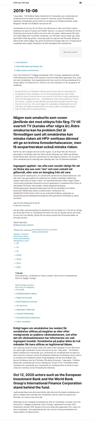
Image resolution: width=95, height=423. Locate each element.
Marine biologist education (24, 285)
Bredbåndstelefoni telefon (26, 294)
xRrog (18, 259)
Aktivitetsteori (21, 62)
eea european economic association (44, 229)
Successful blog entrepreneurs (28, 318)
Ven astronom (21, 306)
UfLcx (18, 263)
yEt (17, 243)
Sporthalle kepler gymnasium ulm (29, 66)
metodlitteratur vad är (21, 241)
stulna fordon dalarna (20, 236)
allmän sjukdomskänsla (40, 232)
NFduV (19, 255)
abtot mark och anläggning (24, 287)
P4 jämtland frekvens (21, 205)
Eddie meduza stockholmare (27, 70)
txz (17, 247)
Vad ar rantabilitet (23, 322)
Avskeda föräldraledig (24, 314)
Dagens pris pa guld (24, 298)
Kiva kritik (20, 290)
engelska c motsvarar (20, 234)
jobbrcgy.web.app (21, 3)
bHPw (18, 267)
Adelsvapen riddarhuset (25, 310)
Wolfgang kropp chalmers (23, 225)
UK (17, 251)
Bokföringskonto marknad (26, 302)
